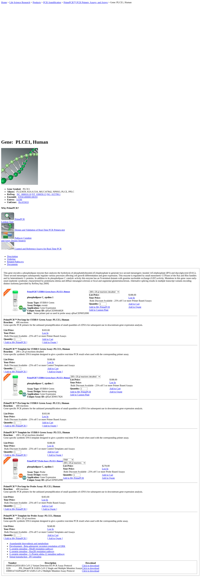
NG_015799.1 (53, 194)
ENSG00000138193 (28, 197)
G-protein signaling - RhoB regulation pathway (31, 549)
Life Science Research (19, 2)
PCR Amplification (52, 2)
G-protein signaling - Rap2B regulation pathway (31, 551)
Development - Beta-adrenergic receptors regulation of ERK (37, 546)
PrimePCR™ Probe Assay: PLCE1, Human (45, 461)
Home (4, 2)
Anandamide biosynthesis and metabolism (28, 543)
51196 (19, 199)
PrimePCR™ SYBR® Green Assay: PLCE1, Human (48, 291)
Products (37, 2)
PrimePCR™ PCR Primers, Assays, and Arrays (86, 2)
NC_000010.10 (24, 194)
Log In (131, 298)
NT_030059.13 (39, 194)
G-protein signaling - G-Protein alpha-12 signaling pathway (37, 554)
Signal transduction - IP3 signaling (25, 557)
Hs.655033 (23, 202)
